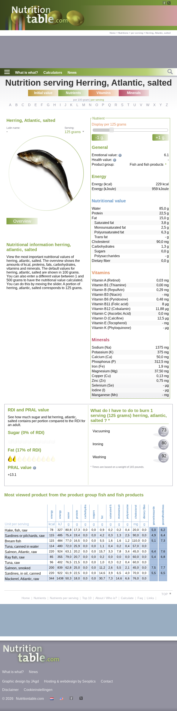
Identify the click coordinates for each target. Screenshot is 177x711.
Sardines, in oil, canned (23, 573)
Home (113, 33)
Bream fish (13, 541)
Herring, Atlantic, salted (158, 33)
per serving (137, 33)
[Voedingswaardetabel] (51, 698)
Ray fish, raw (15, 557)
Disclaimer (10, 690)
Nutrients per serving (64, 598)
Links (150, 598)
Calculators (52, 72)
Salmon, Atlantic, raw (21, 552)
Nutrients (40, 598)
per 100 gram (81, 99)
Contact (107, 681)
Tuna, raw (12, 563)
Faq (140, 598)
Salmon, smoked (17, 568)
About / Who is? (106, 598)
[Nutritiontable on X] (80, 698)
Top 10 (87, 598)
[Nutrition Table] (61, 698)
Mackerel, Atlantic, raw (22, 579)
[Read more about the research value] (120, 155)
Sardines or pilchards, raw (25, 536)
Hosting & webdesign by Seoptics (70, 681)
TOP (165, 594)
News (72, 72)
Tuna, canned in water (22, 546)
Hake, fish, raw (16, 530)
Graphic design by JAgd (20, 681)
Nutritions (123, 33)
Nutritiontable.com (30, 698)
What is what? (26, 72)
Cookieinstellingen (38, 690)
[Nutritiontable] (40, 15)
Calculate (127, 598)
